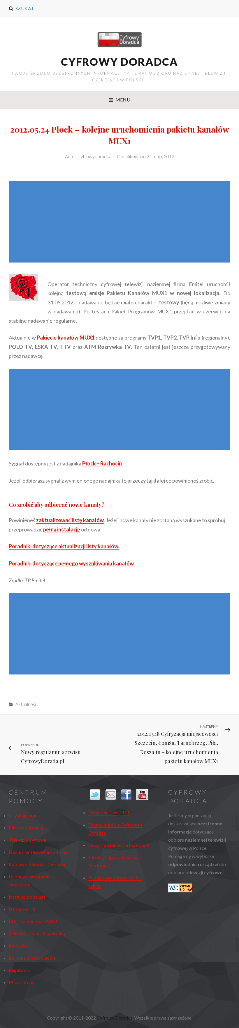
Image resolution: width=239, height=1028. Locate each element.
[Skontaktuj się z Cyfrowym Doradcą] (112, 794)
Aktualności (26, 704)
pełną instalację (61, 529)
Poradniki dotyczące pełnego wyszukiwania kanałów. (72, 563)
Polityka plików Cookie (32, 958)
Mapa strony (21, 982)
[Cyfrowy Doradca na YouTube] (142, 794)
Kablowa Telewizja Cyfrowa (37, 864)
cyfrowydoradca (94, 156)
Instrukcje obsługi (27, 897)
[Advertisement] (121, 222)
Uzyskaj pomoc (24, 815)
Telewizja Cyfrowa (27, 840)
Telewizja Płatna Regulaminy (37, 933)
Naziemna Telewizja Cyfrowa (38, 852)
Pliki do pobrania (26, 827)
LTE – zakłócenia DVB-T (33, 921)
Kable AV (18, 945)
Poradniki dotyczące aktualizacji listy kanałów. (64, 546)
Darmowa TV (22, 909)
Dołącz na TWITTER (109, 812)
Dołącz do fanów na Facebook (118, 845)
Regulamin (19, 970)
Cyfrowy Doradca (119, 61)
